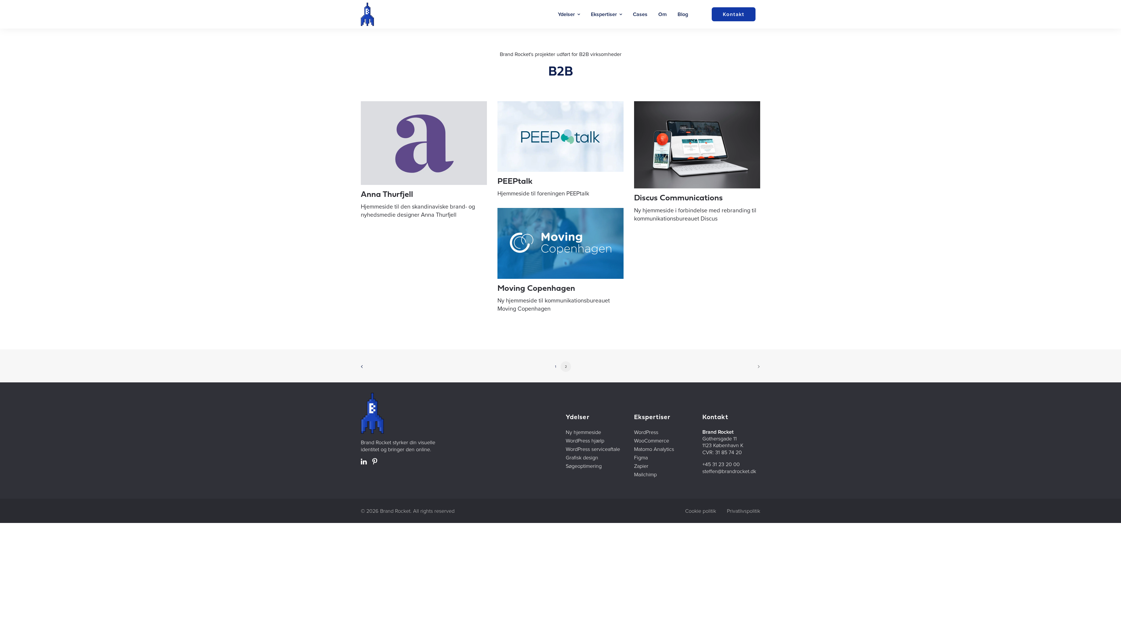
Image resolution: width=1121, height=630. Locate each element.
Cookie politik (700, 510)
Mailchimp (645, 474)
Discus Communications (678, 198)
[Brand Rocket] (367, 14)
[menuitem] (569, 14)
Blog (683, 14)
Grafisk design (582, 457)
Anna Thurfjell (387, 195)
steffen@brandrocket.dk (729, 471)
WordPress (646, 431)
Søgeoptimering (584, 465)
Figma (641, 457)
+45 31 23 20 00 (721, 464)
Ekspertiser (604, 14)
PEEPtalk (514, 182)
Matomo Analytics (654, 448)
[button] (424, 143)
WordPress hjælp (585, 440)
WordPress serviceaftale (593, 448)
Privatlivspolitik (743, 510)
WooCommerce (651, 440)
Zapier (641, 465)
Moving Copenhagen (536, 289)
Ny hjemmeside (583, 431)
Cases (640, 14)
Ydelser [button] (566, 14)
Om (662, 14)
